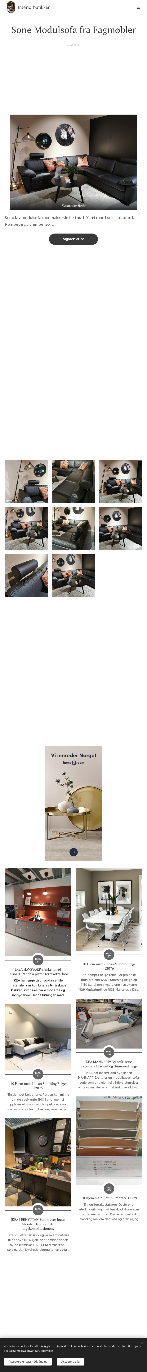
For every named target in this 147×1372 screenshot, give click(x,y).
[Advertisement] (73, 80)
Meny (138, 7)
